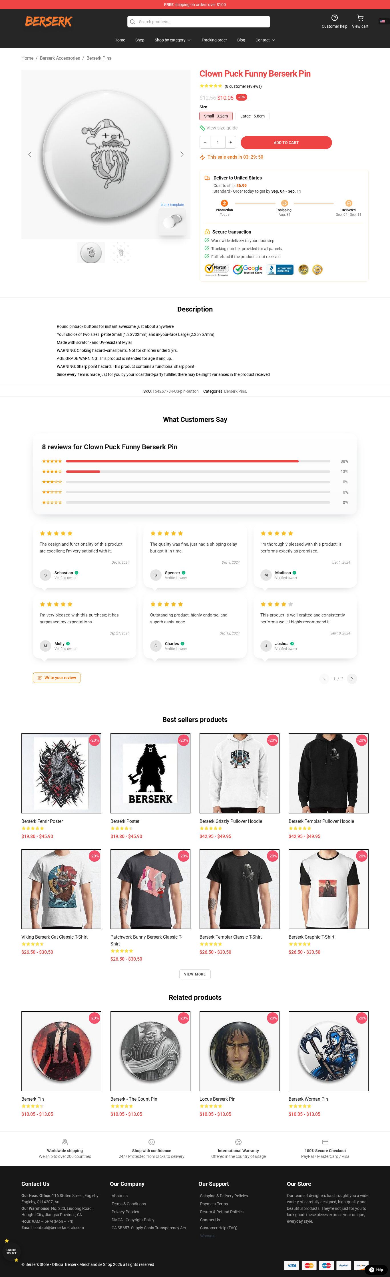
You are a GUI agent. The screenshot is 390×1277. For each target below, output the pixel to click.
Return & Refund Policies (222, 1212)
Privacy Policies (125, 1212)
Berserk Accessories (60, 58)
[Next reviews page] (352, 679)
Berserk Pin (32, 1099)
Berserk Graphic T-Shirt (311, 937)
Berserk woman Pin (308, 1099)
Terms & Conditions (129, 1204)
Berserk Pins (99, 58)
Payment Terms (214, 1204)
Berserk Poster (124, 821)
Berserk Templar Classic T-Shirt (231, 937)
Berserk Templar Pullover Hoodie (321, 821)
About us (120, 1196)
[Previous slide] (30, 154)
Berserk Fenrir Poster (42, 821)
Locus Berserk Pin (218, 1099)
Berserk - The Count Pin (133, 1099)
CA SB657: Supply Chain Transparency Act (149, 1228)
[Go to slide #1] (91, 252)
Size (203, 107)
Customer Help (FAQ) (219, 1228)
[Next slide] (182, 154)
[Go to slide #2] (120, 252)
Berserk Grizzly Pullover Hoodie (231, 821)
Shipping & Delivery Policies (224, 1196)
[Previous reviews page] (324, 679)
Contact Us (210, 1220)
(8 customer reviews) (243, 86)
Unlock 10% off (12, 1252)
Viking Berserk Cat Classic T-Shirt (54, 937)
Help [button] (379, 1270)
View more (195, 974)
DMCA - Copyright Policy (133, 1220)
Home (27, 58)
